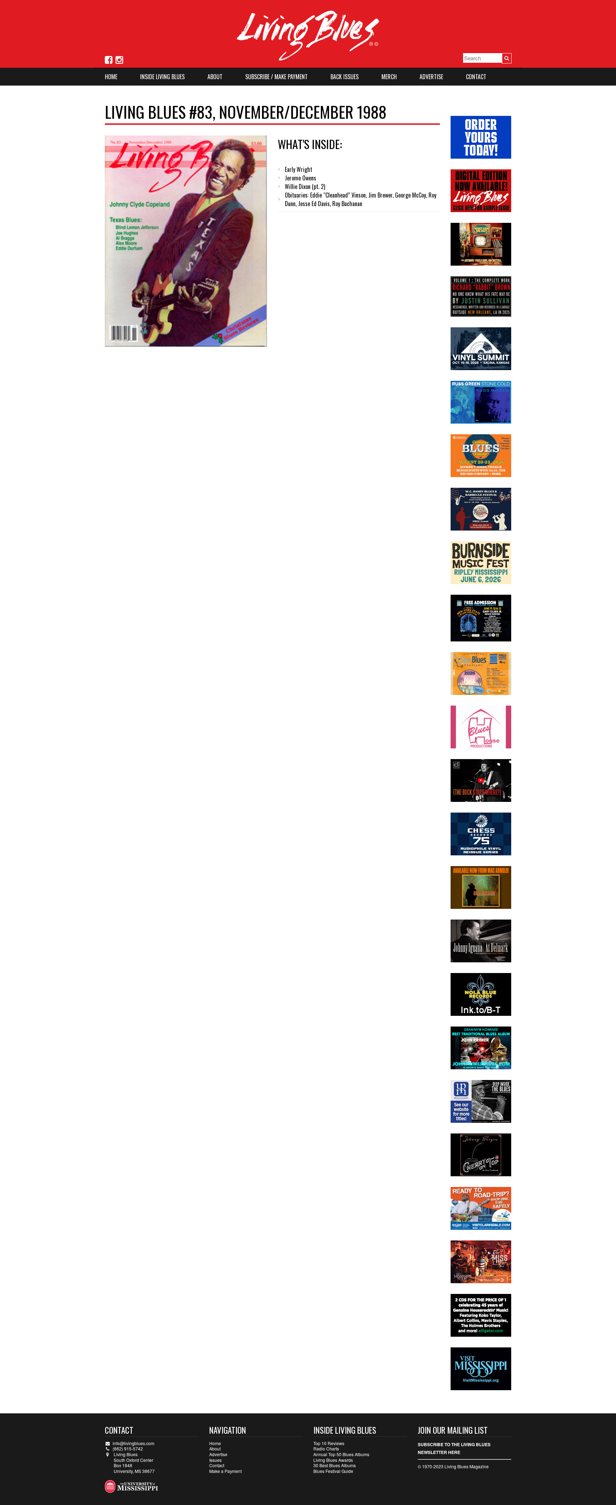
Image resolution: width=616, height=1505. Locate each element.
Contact (476, 76)
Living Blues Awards (333, 1460)
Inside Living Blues (162, 76)
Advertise (431, 76)
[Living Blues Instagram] (119, 59)
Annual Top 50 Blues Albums (341, 1454)
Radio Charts (326, 1448)
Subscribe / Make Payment (276, 76)
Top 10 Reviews (328, 1443)
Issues (215, 1460)
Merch (389, 76)
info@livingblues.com (133, 1443)
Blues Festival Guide (333, 1471)
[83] (186, 241)
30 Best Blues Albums (334, 1465)
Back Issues (344, 76)
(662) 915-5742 (128, 1448)
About (214, 76)
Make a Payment (225, 1471)
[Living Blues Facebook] (108, 59)
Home (111, 76)
